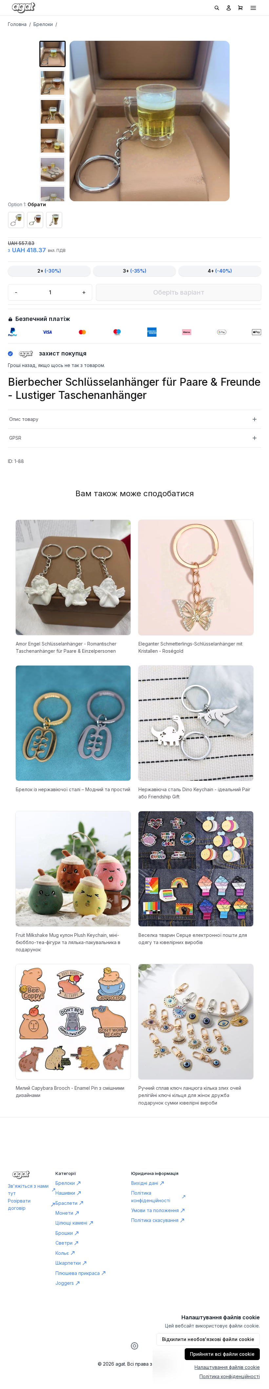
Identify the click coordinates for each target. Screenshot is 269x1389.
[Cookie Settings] (134, 1345)
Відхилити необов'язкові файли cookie (208, 1339)
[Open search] (217, 8)
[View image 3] (52, 112)
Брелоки (43, 24)
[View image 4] (52, 141)
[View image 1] (52, 54)
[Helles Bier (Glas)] (54, 220)
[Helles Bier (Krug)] (16, 220)
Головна (17, 24)
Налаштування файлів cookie (227, 1367)
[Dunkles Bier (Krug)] (35, 220)
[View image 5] (52, 170)
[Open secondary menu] (253, 8)
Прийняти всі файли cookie (222, 1354)
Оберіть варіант (178, 292)
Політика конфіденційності (229, 1376)
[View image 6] (52, 198)
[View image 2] (52, 83)
